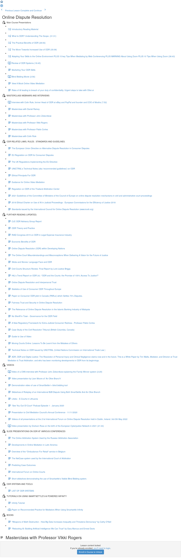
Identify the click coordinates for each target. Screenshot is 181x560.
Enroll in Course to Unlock (90, 552)
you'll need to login (102, 548)
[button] (1, 2)
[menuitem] (1, 6)
